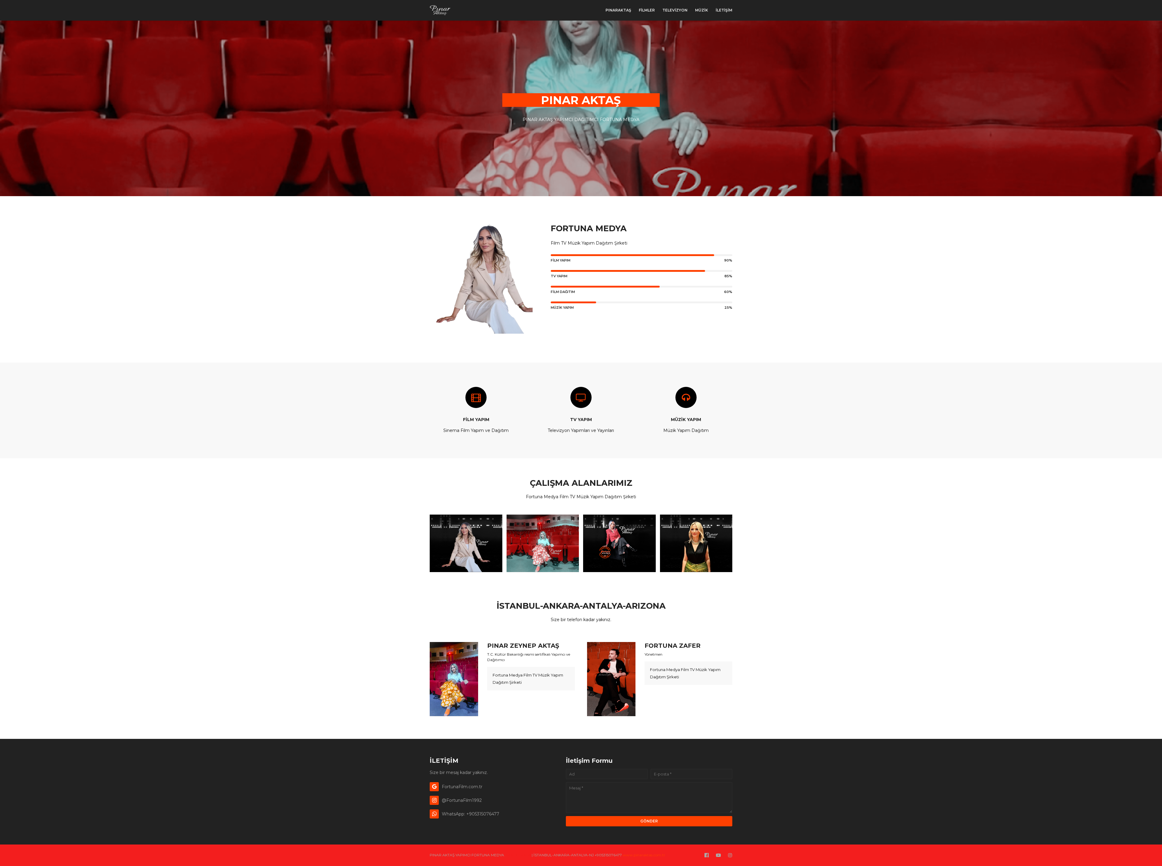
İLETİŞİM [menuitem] (724, 10)
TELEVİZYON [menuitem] (675, 10)
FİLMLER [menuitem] (647, 10)
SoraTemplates (518, 855)
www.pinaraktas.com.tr (644, 855)
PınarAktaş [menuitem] (618, 10)
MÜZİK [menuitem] (701, 10)
